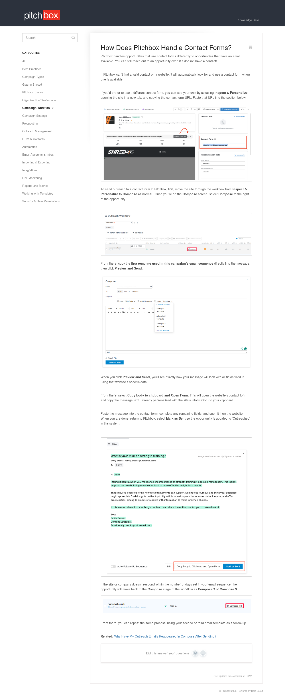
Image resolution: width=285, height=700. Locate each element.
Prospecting (30, 123)
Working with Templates (37, 193)
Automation (29, 147)
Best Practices (31, 69)
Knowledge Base (248, 20)
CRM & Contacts (33, 139)
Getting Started (32, 84)
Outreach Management (37, 131)
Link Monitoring (32, 178)
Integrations (29, 170)
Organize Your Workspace (39, 100)
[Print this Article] (250, 47)
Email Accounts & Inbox (38, 154)
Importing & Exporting (36, 162)
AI (23, 61)
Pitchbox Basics (32, 92)
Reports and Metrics (35, 185)
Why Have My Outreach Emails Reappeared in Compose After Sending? (165, 636)
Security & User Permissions (41, 201)
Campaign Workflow (36, 108)
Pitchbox (226, 690)
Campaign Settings (34, 115)
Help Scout (257, 690)
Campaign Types (33, 76)
